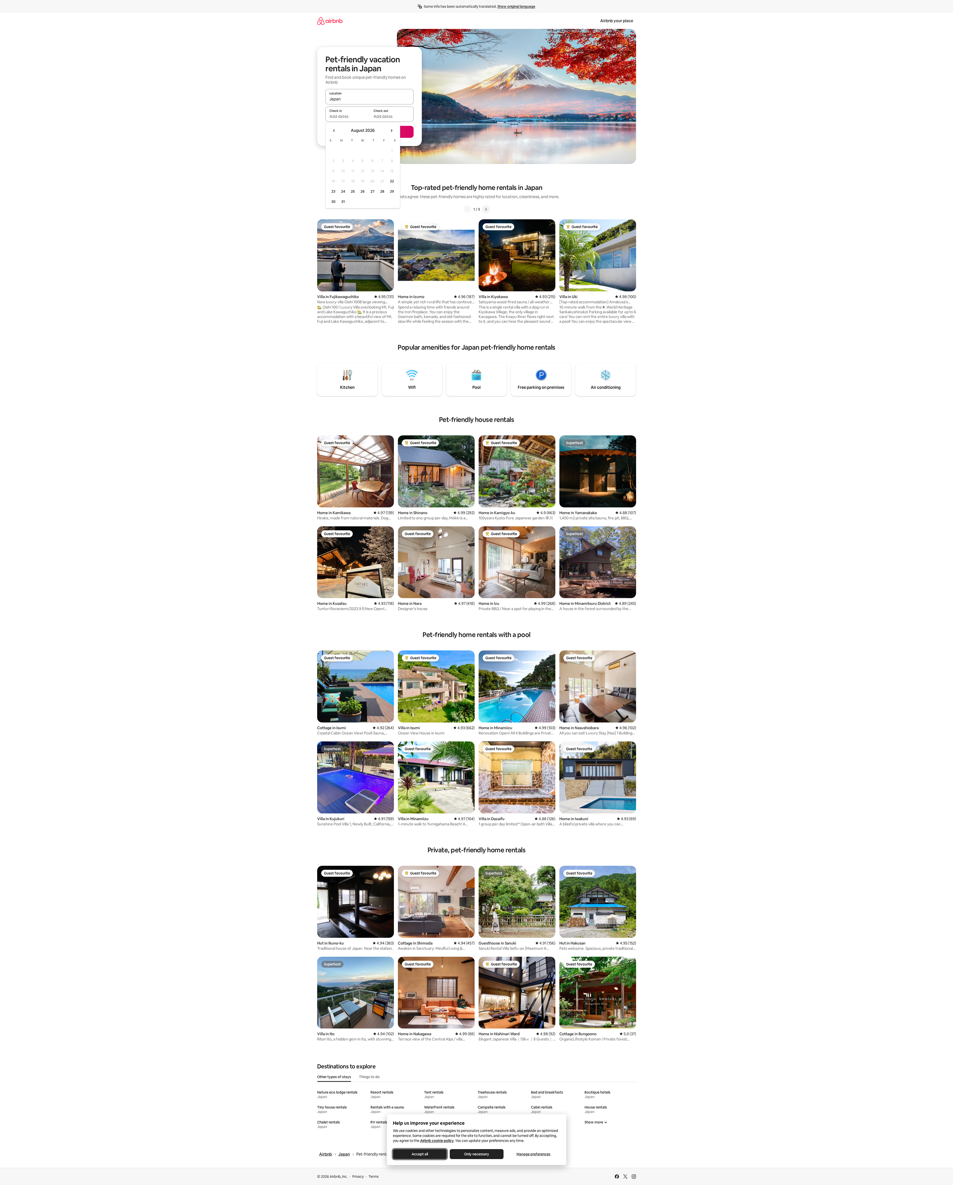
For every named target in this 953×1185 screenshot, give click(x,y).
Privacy (358, 1176)
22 (392, 181)
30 (333, 201)
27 (372, 191)
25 (353, 191)
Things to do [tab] (369, 1077)
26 (363, 191)
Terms (373, 1176)
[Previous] (467, 209)
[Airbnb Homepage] (330, 21)
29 (392, 191)
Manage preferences (533, 1154)
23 (333, 191)
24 (343, 191)
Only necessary (476, 1154)
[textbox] (347, 116)
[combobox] (369, 99)
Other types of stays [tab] (334, 1077)
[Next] (486, 209)
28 (382, 191)
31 (343, 201)
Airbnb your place (616, 20)
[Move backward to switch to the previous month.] (334, 130)
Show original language (516, 6)
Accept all (420, 1154)
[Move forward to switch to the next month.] (391, 130)
